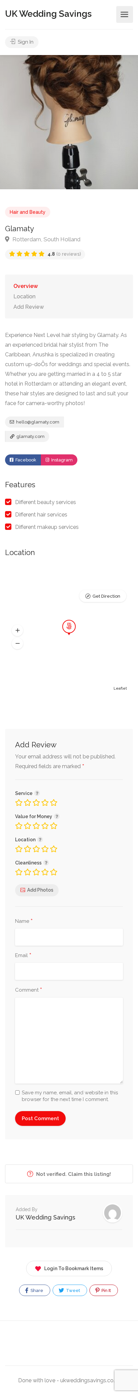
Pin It (105, 1290)
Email (23, 956)
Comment (28, 990)
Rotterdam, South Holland (45, 239)
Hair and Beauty (28, 212)
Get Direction (106, 596)
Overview (25, 286)
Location (24, 296)
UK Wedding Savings (48, 14)
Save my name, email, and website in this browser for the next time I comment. (70, 1096)
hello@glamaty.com (37, 422)
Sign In (24, 42)
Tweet (72, 1290)
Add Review (28, 307)
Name (24, 921)
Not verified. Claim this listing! (73, 1174)
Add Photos (40, 890)
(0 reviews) (64, 254)
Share (36, 1290)
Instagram (61, 459)
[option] (69, 122)
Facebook (25, 459)
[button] (17, 630)
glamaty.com (30, 436)
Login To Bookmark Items (73, 1268)
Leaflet (120, 688)
